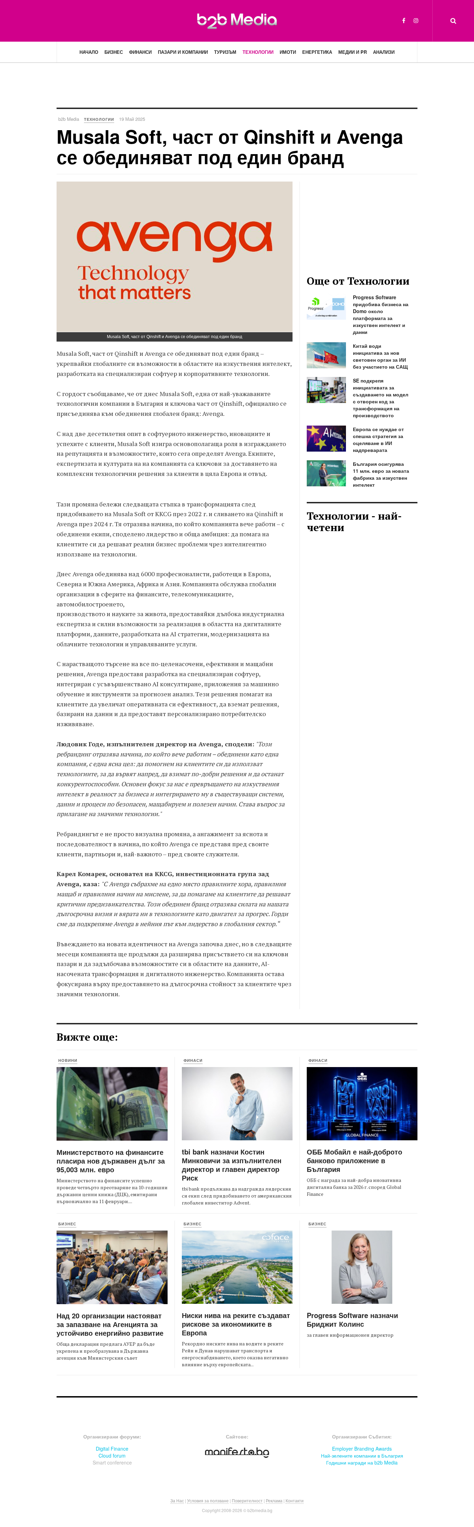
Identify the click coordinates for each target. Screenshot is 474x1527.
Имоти (288, 52)
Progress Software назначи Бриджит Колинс (352, 1319)
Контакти (295, 1500)
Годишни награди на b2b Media (362, 1462)
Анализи (384, 52)
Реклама (274, 1500)
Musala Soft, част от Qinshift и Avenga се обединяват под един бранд (230, 146)
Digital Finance (112, 1448)
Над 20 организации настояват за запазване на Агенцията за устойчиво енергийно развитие (110, 1324)
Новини (67, 1060)
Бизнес (113, 52)
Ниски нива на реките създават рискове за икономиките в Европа (236, 1323)
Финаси (193, 1060)
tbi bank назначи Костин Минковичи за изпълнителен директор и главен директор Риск (231, 1165)
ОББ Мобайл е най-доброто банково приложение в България (354, 1160)
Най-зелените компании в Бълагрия (362, 1455)
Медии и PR (352, 52)
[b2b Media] (237, 20)
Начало (88, 52)
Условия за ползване (208, 1500)
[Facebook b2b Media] (403, 20)
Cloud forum (112, 1455)
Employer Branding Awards (362, 1448)
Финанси (140, 52)
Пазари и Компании (183, 52)
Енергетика (317, 52)
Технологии (258, 52)
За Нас (177, 1500)
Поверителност (247, 1500)
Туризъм (225, 52)
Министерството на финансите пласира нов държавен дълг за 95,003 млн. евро (111, 1160)
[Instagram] (416, 20)
